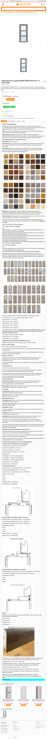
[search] (44, 8)
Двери (4, 12)
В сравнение (6, 103)
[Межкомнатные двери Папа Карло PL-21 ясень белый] (23, 692)
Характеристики (11, 121)
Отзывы (18, 121)
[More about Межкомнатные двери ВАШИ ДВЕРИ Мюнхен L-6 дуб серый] (5, 714)
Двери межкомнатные (11, 12)
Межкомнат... (4, 718)
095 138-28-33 (4, 732)
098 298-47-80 (4, 731)
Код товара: (4, 84)
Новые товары (16, 726)
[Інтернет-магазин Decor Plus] (23, 4)
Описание (4, 121)
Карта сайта (15, 730)
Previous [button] (1, 696)
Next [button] (45, 696)
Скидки (14, 724)
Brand (23, 121)
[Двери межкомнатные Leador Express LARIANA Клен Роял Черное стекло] (8, 692)
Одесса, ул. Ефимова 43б (16, 0)
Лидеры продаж (16, 728)
